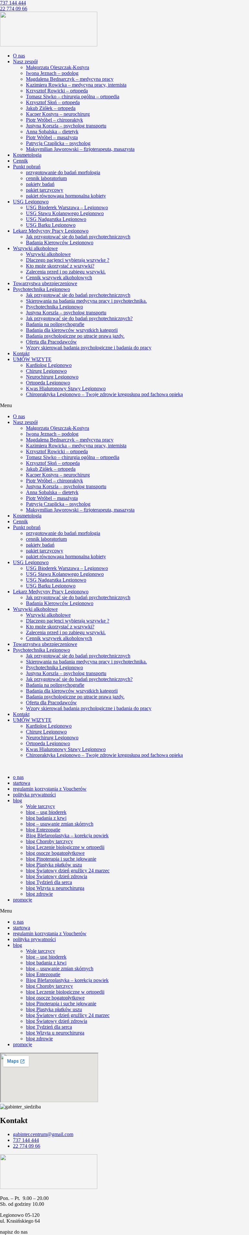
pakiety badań (40, 184)
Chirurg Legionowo (46, 371)
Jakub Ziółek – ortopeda (51, 108)
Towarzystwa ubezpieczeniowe (45, 283)
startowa (21, 783)
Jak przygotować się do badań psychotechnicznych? (79, 318)
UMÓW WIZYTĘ (32, 359)
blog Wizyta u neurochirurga (55, 888)
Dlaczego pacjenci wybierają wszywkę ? (67, 260)
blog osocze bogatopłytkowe (55, 853)
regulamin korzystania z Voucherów (50, 789)
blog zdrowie (39, 894)
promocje (22, 899)
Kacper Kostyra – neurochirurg (58, 114)
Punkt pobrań (27, 166)
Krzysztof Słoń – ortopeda (53, 102)
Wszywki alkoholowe (35, 248)
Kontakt (21, 353)
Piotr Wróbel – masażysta (52, 137)
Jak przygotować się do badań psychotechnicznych (78, 236)
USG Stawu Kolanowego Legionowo (65, 213)
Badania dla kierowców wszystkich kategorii (72, 330)
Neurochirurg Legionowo (52, 377)
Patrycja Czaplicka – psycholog (58, 143)
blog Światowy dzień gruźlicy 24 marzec (68, 870)
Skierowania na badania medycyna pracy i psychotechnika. (86, 301)
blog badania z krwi (46, 818)
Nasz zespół (25, 61)
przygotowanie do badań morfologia (63, 172)
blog (17, 800)
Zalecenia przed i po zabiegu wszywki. (66, 271)
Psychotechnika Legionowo (41, 289)
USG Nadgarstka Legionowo (56, 219)
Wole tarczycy (40, 806)
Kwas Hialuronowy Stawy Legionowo (66, 388)
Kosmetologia (27, 155)
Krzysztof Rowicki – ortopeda (57, 90)
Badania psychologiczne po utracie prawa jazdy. (75, 336)
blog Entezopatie (43, 829)
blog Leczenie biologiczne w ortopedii (65, 847)
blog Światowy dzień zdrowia (56, 876)
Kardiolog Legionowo (49, 365)
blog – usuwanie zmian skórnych (59, 824)
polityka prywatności (34, 794)
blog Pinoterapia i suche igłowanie (61, 859)
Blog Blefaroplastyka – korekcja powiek (67, 835)
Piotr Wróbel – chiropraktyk (54, 120)
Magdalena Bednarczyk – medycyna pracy (69, 79)
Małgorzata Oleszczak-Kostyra (57, 67)
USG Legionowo (31, 201)
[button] (124, 405)
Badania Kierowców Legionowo (59, 242)
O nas (19, 55)
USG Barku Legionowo (51, 225)
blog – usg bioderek (46, 812)
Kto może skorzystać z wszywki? (60, 266)
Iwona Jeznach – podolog (52, 73)
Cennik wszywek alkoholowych (59, 277)
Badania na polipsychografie (55, 324)
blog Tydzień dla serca (49, 882)
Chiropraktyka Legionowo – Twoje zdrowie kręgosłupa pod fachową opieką (104, 394)
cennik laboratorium (46, 178)
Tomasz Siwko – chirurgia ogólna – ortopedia (72, 96)
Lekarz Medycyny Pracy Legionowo (51, 231)
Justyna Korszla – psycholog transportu (66, 125)
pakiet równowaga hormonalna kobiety (66, 196)
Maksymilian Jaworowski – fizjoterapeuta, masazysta (80, 149)
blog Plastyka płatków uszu (54, 864)
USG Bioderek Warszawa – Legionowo (67, 207)
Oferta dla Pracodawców (51, 342)
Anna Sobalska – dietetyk (52, 131)
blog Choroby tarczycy (49, 841)
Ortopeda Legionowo (48, 382)
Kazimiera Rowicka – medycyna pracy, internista (76, 85)
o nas (18, 777)
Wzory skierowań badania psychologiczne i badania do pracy (88, 347)
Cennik (20, 160)
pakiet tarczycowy (44, 190)
